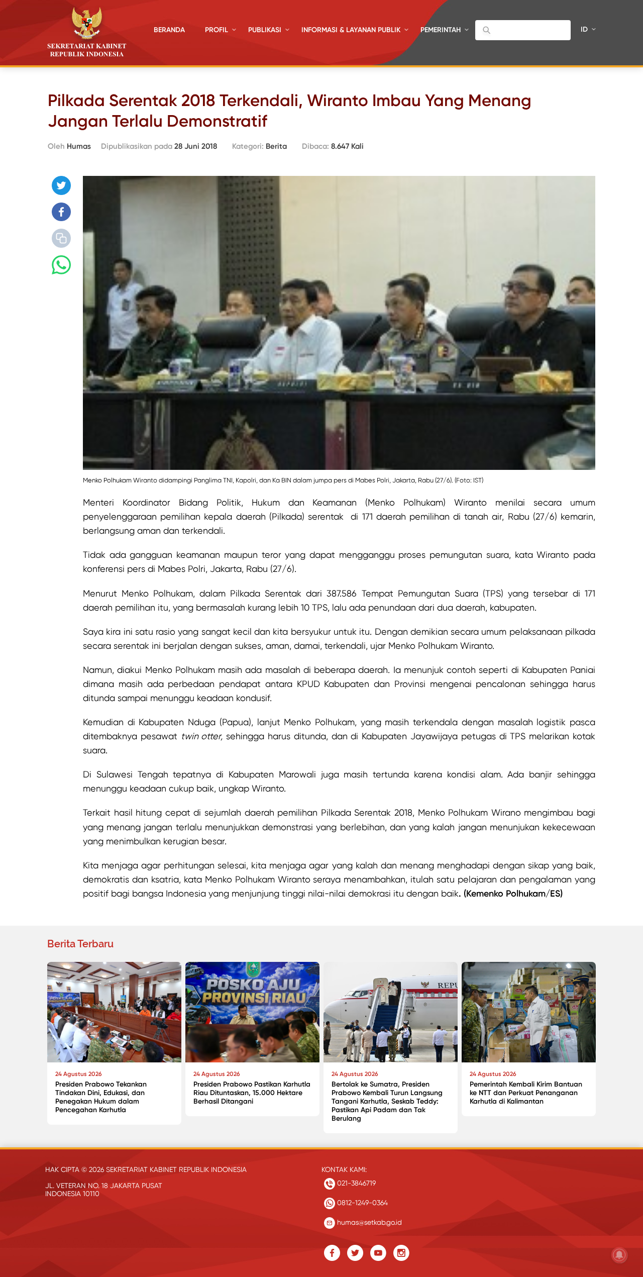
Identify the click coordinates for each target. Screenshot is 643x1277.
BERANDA (169, 30)
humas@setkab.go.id (368, 1222)
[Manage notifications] (619, 1255)
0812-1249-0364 (361, 1203)
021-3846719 (355, 1183)
